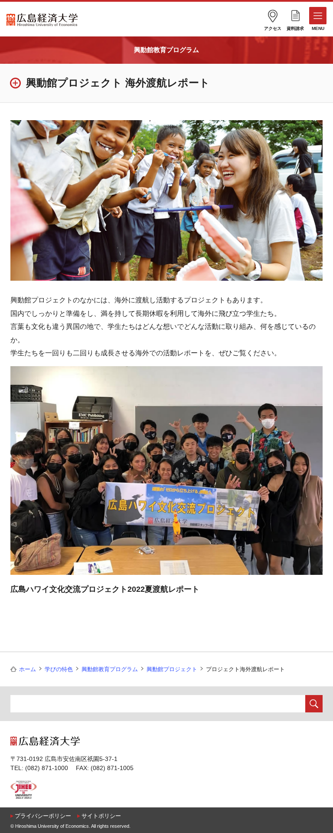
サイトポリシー (101, 816)
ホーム (27, 669)
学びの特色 (59, 669)
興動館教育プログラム (166, 49)
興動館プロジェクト (172, 669)
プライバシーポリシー (43, 816)
